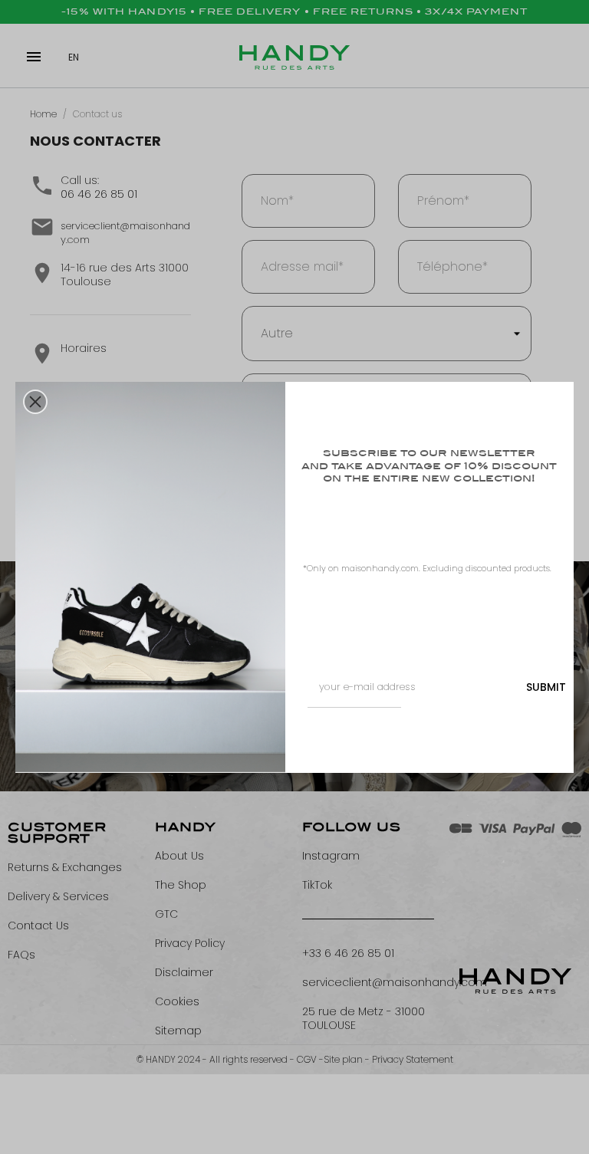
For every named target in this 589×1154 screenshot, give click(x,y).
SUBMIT (546, 687)
